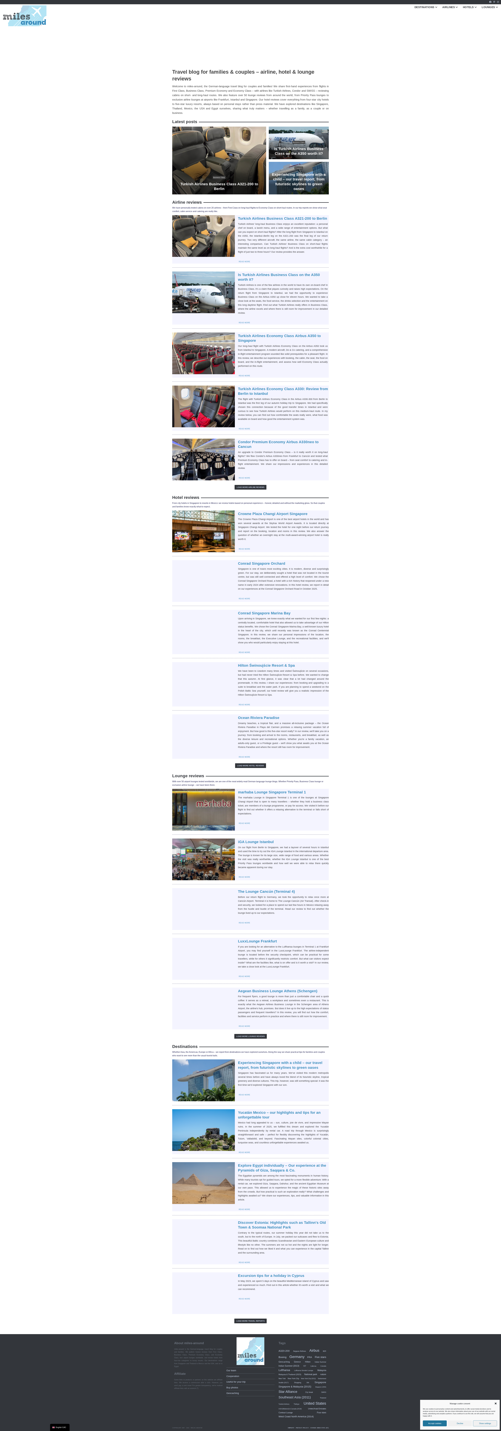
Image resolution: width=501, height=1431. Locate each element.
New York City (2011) (308, 1378)
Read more (244, 262)
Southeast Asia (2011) (295, 1397)
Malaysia (321, 1370)
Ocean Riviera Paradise (258, 718)
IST (304, 1366)
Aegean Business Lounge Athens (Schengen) (277, 991)
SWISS (323, 1392)
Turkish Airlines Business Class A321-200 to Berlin (282, 218)
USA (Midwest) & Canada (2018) (290, 1409)
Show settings (485, 1423)
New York (282, 1378)
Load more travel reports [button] (250, 1321)
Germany (297, 1357)
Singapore (299, 168)
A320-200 (284, 1351)
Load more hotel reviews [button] (250, 766)
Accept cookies (434, 1423)
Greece (297, 1362)
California (313, 1366)
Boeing (283, 1357)
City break (309, 1392)
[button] (495, 1403)
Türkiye (296, 1404)
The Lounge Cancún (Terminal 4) (266, 892)
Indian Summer (320, 1362)
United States (315, 1403)
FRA (309, 1357)
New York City (293, 1378)
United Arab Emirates (317, 1409)
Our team (231, 1370)
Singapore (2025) (320, 1387)
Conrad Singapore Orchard (261, 563)
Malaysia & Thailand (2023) (290, 1374)
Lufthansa (284, 1370)
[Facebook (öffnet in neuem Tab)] (490, 2)
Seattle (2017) (284, 1383)
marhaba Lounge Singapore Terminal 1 (272, 792)
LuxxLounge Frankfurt (257, 941)
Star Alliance (288, 1392)
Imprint (291, 1428)
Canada (323, 1366)
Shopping (297, 1383)
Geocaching (232, 1393)
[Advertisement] (250, 47)
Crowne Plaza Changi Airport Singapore (273, 514)
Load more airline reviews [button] (250, 487)
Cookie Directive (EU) (319, 1428)
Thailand (323, 1398)
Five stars (320, 1357)
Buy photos (232, 1387)
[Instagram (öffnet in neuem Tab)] (497, 2)
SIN (307, 1383)
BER (324, 1351)
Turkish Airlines (284, 1404)
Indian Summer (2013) (289, 1366)
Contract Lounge (286, 1412)
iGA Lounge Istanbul (256, 842)
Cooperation (232, 1376)
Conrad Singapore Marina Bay (264, 613)
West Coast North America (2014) (296, 1416)
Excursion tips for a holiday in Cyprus (271, 1276)
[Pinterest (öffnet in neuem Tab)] (494, 2)
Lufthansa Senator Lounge (303, 1370)
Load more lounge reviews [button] (250, 1036)
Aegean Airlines (299, 1351)
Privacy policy (302, 1428)
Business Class (219, 177)
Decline (460, 1423)
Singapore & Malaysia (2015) (295, 1386)
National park (310, 1374)
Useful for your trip (236, 1382)
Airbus (314, 1351)
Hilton (308, 1362)
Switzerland (322, 1378)
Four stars (321, 1412)
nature (323, 1374)
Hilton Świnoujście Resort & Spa (266, 665)
